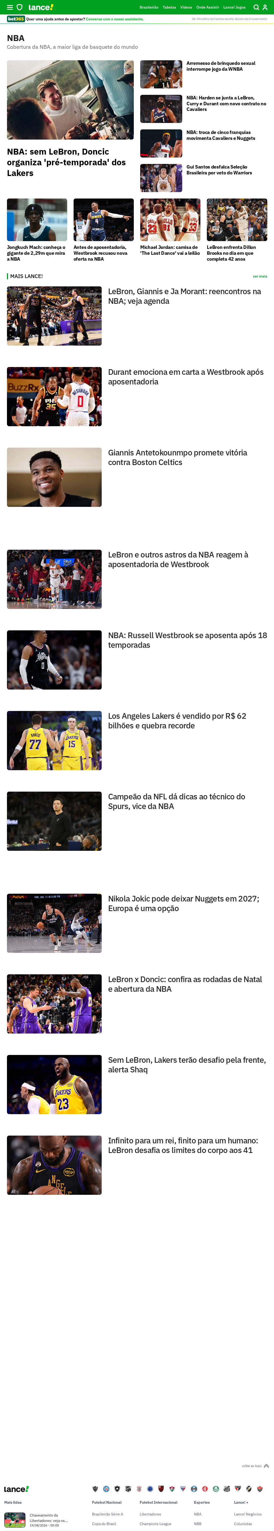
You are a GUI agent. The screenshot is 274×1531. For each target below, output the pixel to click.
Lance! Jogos (234, 7)
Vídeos (186, 7)
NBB (197, 1523)
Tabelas (169, 7)
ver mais (260, 276)
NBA (197, 1514)
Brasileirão (149, 7)
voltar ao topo (252, 1466)
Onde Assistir (207, 7)
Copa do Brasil (104, 1523)
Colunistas (243, 1523)
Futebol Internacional (158, 1502)
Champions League (156, 1523)
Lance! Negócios (248, 1514)
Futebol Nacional (106, 1502)
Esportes (202, 1502)
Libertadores (150, 1514)
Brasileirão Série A (107, 1514)
